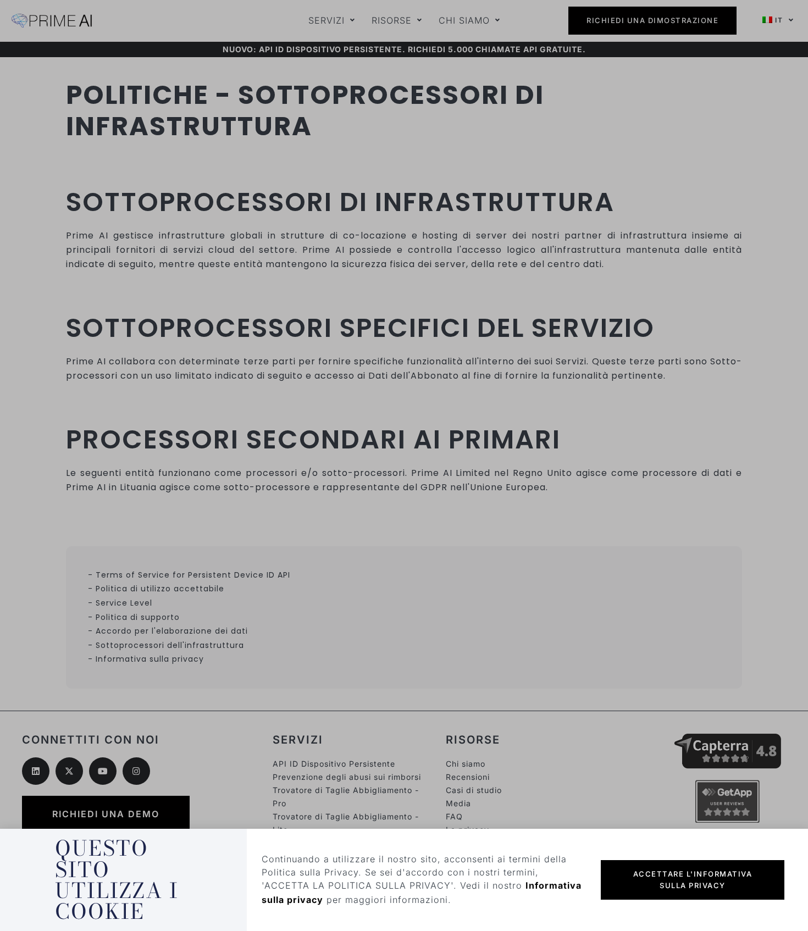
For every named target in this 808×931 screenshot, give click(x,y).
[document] (404, 465)
